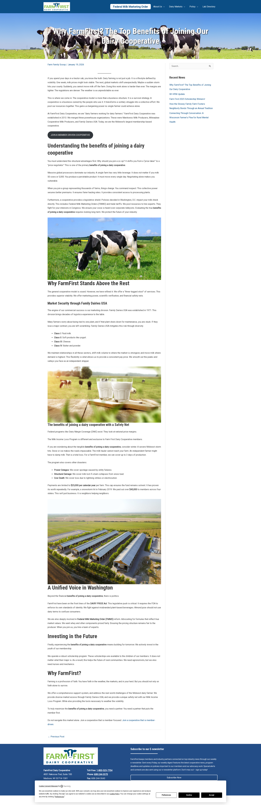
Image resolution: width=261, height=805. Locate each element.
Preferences (166, 795)
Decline (189, 795)
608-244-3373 (101, 774)
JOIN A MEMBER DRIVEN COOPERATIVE (70, 135)
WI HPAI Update (177, 94)
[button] (173, 777)
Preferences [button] (59, 797)
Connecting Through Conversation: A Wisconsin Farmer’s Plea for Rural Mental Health (189, 117)
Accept (211, 795)
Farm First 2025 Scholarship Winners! (187, 99)
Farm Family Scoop (57, 64)
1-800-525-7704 (104, 770)
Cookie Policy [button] (114, 794)
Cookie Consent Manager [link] (48, 786)
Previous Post (56, 736)
